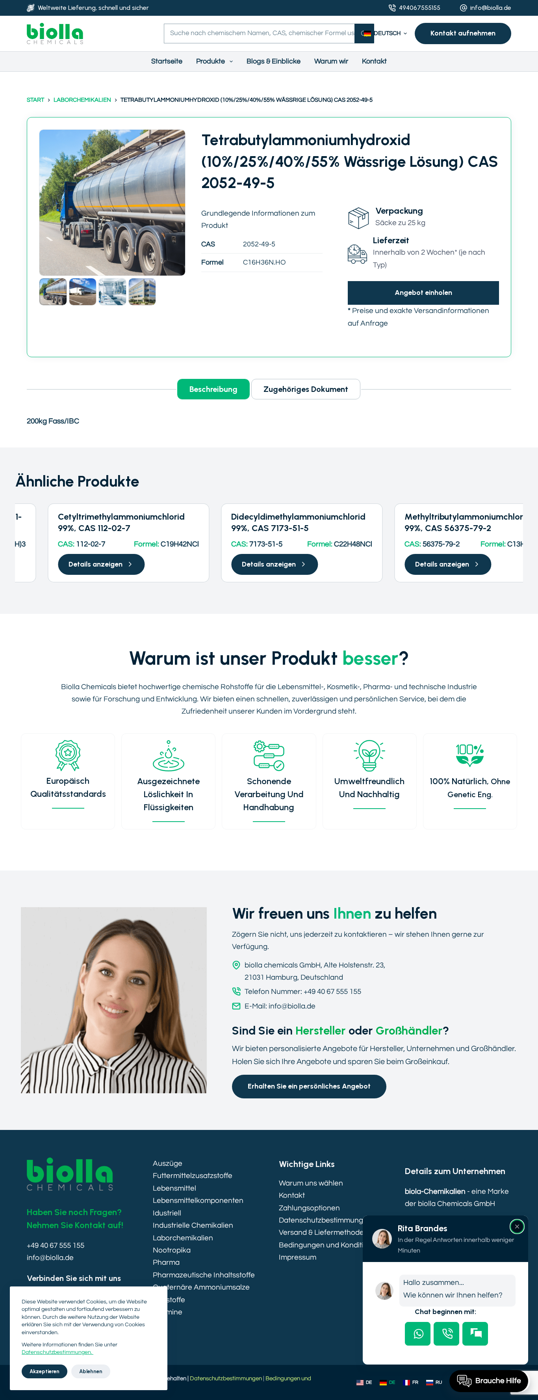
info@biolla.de (490, 7)
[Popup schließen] (517, 1226)
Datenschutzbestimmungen (325, 1220)
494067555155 (419, 7)
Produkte (210, 61)
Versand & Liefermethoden (323, 1232)
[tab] (417, 1334)
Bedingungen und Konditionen (330, 1245)
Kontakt (374, 61)
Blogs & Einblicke (274, 61)
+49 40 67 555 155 (55, 1245)
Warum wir (331, 61)
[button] (385, 34)
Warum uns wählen (311, 1183)
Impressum (297, 1257)
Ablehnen (90, 1371)
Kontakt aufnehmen (462, 33)
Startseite (166, 61)
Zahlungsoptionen (309, 1208)
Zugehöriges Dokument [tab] (305, 389)
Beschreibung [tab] (213, 389)
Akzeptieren (44, 1371)
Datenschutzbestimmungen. (57, 1352)
